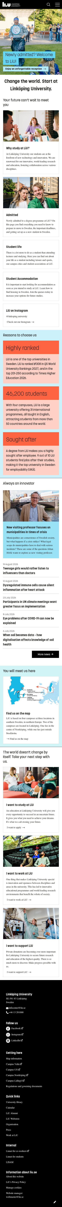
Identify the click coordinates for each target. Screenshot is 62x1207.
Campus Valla (12, 1064)
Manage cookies (14, 1187)
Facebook (16, 1028)
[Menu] (57, 4)
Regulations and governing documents (24, 1086)
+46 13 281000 (16, 1012)
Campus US (12, 1069)
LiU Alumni (12, 1113)
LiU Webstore (12, 1118)
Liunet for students (15, 1156)
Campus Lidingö (14, 1080)
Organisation (12, 1124)
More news (44, 654)
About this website (15, 1176)
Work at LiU (12, 1135)
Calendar (10, 1107)
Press (8, 1129)
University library (14, 1102)
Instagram (16, 1034)
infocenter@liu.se (17, 1007)
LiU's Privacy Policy (16, 1181)
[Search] (48, 4)
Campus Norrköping (16, 1075)
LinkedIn (15, 1040)
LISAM (9, 1162)
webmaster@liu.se (14, 1196)
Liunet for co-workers (16, 1151)
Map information (14, 1058)
